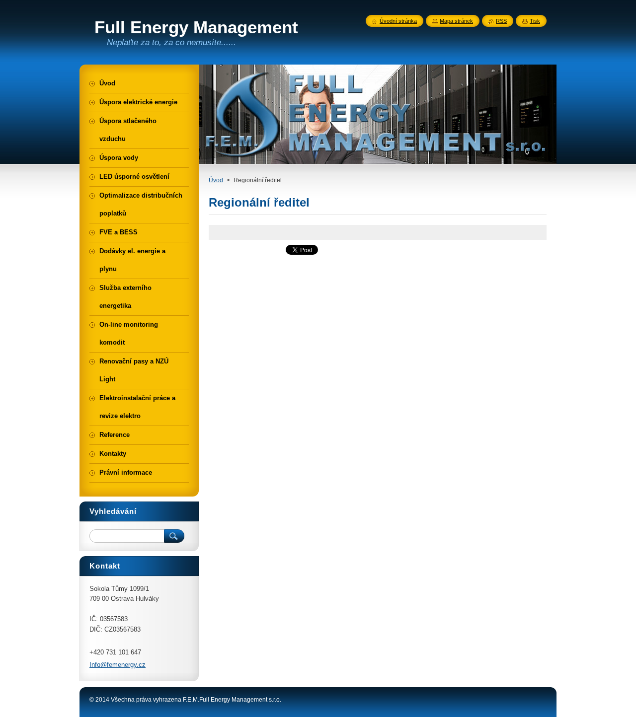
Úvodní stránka (398, 21)
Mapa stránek (456, 21)
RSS (501, 21)
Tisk (535, 21)
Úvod (216, 180)
